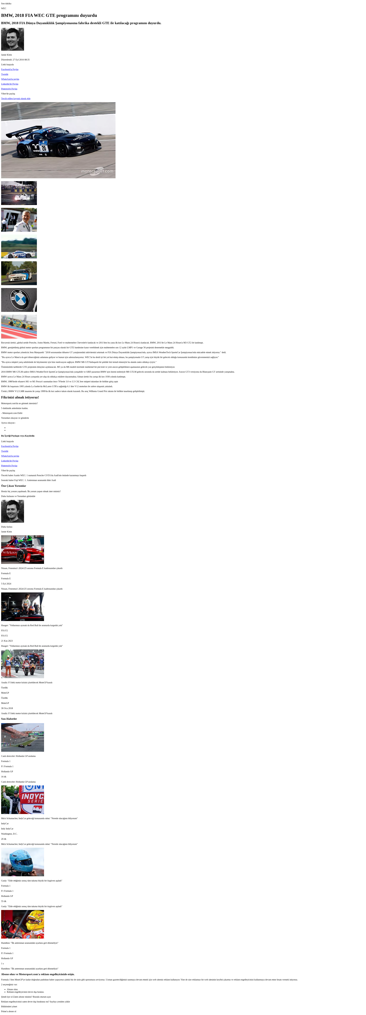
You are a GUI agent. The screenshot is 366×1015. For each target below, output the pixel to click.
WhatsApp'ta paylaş (10, 79)
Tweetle (4, 74)
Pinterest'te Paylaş (9, 89)
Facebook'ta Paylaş (9, 69)
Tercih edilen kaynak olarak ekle (15, 98)
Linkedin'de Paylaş (9, 84)
